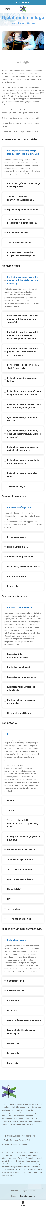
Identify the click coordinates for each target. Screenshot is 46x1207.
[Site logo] (23, 9)
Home (13, 23)
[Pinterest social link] (23, 2)
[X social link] (19, 2)
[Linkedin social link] (26, 2)
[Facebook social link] (16, 2)
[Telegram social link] (29, 2)
